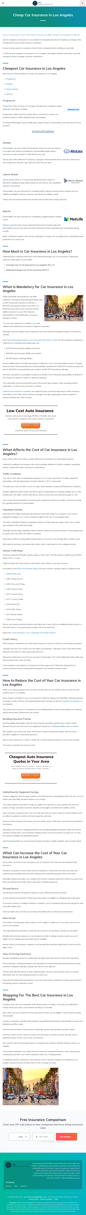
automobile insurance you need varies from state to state (34, 340)
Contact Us (23, 1186)
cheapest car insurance (71, 701)
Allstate (9, 84)
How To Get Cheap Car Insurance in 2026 (35, 35)
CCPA (56, 1199)
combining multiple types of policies (65, 726)
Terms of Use (59, 1141)
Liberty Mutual (12, 89)
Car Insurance (14, 35)
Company (10, 1182)
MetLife (9, 94)
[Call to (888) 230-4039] (82, 3)
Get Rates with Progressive (43, 131)
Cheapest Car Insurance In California (66, 35)
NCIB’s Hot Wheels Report (27, 568)
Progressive (11, 79)
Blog (15, 1186)
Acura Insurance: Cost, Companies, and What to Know (34, 633)
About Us (9, 1186)
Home (5, 35)
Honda (14, 574)
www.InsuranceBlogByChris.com (35, 1197)
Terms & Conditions (46, 1199)
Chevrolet (15, 584)
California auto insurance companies (17, 391)
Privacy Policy (33, 1199)
